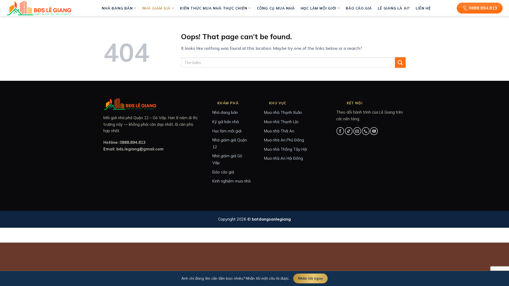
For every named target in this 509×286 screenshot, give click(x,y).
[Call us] (366, 131)
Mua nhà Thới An (279, 130)
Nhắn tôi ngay (310, 278)
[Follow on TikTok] (349, 131)
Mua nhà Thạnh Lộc (281, 121)
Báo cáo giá (359, 8)
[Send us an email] (357, 131)
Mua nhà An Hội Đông (283, 158)
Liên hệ (423, 8)
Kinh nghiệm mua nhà (231, 181)
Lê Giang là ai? (394, 8)
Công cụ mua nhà (276, 8)
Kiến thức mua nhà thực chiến (213, 8)
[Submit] (400, 62)
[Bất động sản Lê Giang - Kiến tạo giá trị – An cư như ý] (39, 8)
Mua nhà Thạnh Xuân (283, 112)
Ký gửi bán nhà (225, 121)
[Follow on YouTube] (374, 131)
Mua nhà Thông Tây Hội (285, 149)
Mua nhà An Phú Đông (284, 139)
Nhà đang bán (117, 8)
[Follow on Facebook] (340, 131)
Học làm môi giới (318, 8)
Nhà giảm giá (156, 8)
